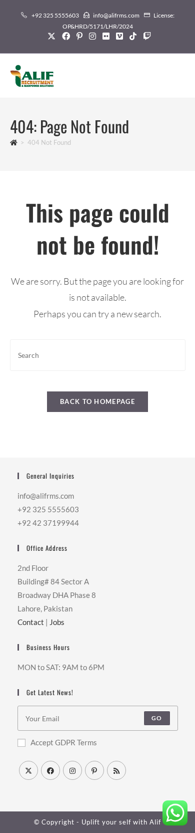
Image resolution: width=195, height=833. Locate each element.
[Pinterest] (79, 36)
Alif (155, 822)
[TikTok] (133, 36)
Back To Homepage (97, 401)
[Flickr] (105, 36)
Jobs (57, 622)
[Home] (14, 142)
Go (157, 718)
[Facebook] (65, 36)
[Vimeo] (119, 36)
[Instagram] (92, 36)
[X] (51, 36)
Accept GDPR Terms (63, 742)
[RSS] (116, 770)
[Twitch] (145, 36)
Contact (31, 622)
